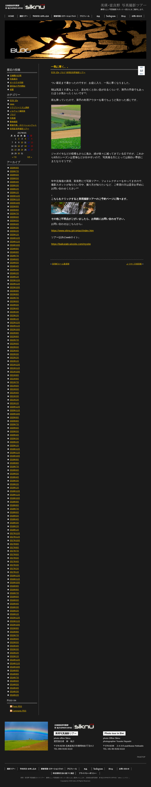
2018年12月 (15, 491)
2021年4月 (14, 393)
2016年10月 (15, 583)
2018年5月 (14, 516)
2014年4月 (14, 688)
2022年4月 (14, 351)
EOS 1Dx (55, 73)
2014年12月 (15, 660)
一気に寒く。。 (60, 66)
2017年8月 (14, 548)
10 (22, 143)
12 (29, 143)
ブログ (63, 73)
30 (19, 154)
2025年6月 (14, 217)
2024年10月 (15, 245)
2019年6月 (14, 470)
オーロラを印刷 (16, 83)
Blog (123, 16)
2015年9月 (14, 628)
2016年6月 (14, 597)
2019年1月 (14, 488)
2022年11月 (15, 326)
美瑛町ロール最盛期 (60, 264)
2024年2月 (14, 273)
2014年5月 (14, 685)
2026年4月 (14, 182)
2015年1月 (14, 656)
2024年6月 (14, 259)
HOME (11, 16)
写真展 (13, 118)
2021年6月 (14, 386)
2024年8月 (14, 252)
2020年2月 (14, 442)
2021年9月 (14, 375)
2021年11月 (15, 368)
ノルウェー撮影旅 (17, 111)
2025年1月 (14, 235)
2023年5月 (14, 305)
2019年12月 (15, 449)
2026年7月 (14, 171)
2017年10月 (15, 541)
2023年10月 (15, 287)
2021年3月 (14, 396)
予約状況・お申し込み (40, 16)
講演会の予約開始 (17, 86)
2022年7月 (14, 340)
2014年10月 (15, 667)
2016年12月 (15, 576)
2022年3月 (14, 354)
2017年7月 (14, 551)
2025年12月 (15, 196)
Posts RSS (17, 706)
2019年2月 (14, 484)
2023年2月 (14, 316)
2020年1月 (14, 446)
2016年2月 (14, 611)
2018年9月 (14, 502)
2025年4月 (14, 224)
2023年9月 (14, 291)
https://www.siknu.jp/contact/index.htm (72, 230)
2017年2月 (14, 569)
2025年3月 (14, 228)
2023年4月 (14, 309)
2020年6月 (14, 428)
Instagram (110, 16)
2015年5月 (14, 642)
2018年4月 (14, 519)
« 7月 (14, 157)
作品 (98, 16)
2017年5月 (14, 558)
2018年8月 (14, 505)
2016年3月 (14, 607)
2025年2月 (14, 231)
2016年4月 (14, 604)
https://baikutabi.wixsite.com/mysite (71, 244)
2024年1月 (14, 277)
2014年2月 (14, 695)
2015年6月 (14, 639)
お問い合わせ (137, 16)
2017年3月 (14, 565)
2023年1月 (14, 319)
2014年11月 (15, 664)
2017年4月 (14, 562)
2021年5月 (14, 389)
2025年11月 (15, 199)
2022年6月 (14, 344)
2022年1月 (14, 361)
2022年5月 (14, 347)
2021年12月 (15, 365)
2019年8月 (14, 463)
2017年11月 (15, 537)
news (12, 104)
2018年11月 (15, 495)
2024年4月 (14, 266)
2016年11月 (15, 579)
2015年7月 (14, 635)
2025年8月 (14, 210)
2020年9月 (14, 418)
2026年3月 (14, 186)
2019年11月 (15, 453)
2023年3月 (14, 312)
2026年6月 (14, 175)
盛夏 (12, 90)
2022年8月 (14, 337)
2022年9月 (14, 333)
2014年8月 (14, 674)
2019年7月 (14, 467)
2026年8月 (14, 168)
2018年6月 (14, 512)
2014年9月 (14, 671)
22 (15, 150)
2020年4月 (14, 435)
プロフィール (85, 16)
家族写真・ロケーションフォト (64, 16)
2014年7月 (14, 678)
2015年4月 (14, 646)
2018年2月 (14, 526)
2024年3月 (14, 270)
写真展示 (14, 79)
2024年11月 (15, 242)
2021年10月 (15, 372)
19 (29, 146)
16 (19, 146)
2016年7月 (14, 593)
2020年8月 (14, 421)
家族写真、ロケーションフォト (23, 125)
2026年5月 (14, 178)
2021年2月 (14, 400)
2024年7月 (14, 256)
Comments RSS (19, 711)
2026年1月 (14, 193)
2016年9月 (14, 586)
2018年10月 (15, 498)
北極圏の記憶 (15, 76)
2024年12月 (15, 238)
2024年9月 (14, 249)
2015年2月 (14, 653)
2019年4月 (14, 477)
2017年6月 (14, 555)
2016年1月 (14, 614)
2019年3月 (14, 481)
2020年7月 (14, 424)
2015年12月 (15, 618)
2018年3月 (14, 523)
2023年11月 (15, 284)
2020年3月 (14, 439)
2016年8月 (14, 590)
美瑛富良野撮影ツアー (75, 73)
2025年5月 (14, 221)
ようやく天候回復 (134, 264)
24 (22, 150)
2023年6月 (14, 301)
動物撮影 (14, 122)
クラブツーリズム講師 (19, 108)
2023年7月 (14, 298)
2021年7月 (14, 382)
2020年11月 (15, 410)
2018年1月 (14, 530)
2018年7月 (14, 509)
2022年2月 (14, 358)
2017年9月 (14, 544)
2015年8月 (14, 632)
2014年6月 (14, 681)
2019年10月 (15, 456)
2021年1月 (14, 403)
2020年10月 (15, 414)
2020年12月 (15, 407)
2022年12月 (15, 323)
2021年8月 (14, 379)
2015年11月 (15, 621)
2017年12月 (15, 533)
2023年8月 (14, 294)
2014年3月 (14, 692)
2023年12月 (15, 280)
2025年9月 (14, 207)
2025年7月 (14, 214)
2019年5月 (14, 474)
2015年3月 (14, 649)
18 (25, 146)
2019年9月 (14, 460)
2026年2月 (14, 189)
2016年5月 (14, 600)
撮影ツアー (23, 16)
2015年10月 (15, 625)
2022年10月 (15, 330)
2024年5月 (14, 263)
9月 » (29, 157)
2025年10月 (15, 203)
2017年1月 (14, 572)
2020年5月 (14, 432)
